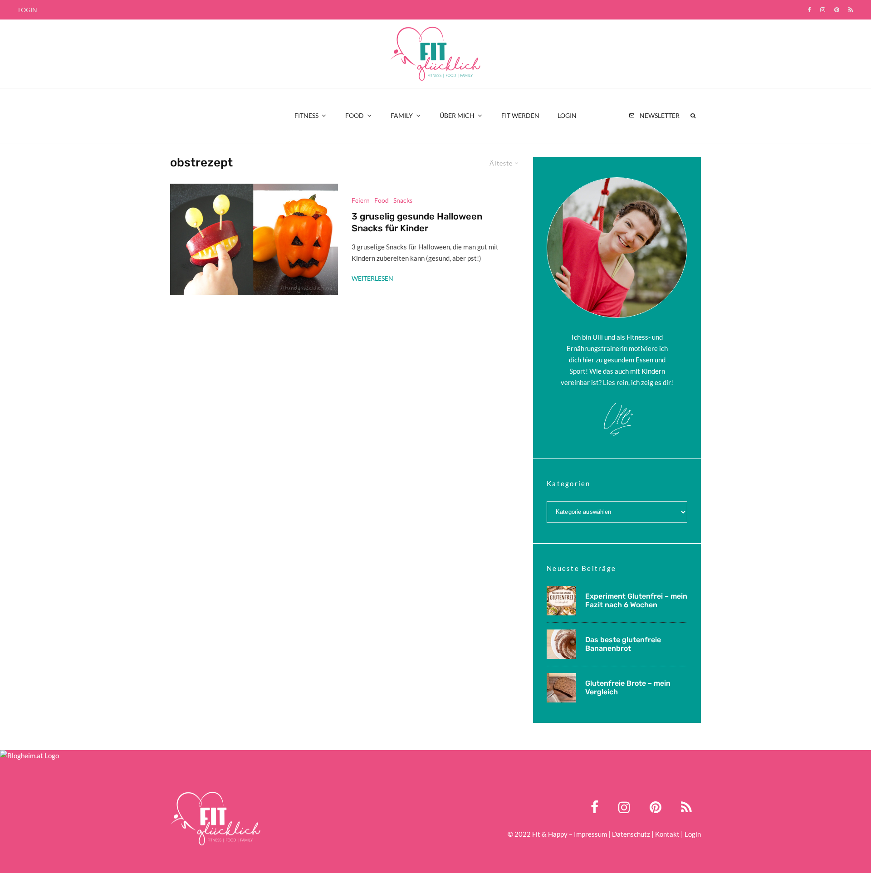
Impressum (590, 834)
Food (354, 115)
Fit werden (520, 115)
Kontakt (667, 834)
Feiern (361, 200)
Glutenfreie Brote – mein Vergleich (627, 687)
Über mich (457, 115)
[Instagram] (823, 9)
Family (402, 115)
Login (27, 10)
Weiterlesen (372, 278)
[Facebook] (809, 9)
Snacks (402, 200)
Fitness (306, 115)
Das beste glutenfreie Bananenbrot (623, 644)
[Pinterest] (837, 9)
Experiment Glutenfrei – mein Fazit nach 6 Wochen (636, 600)
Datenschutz (631, 834)
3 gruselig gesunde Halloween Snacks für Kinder (417, 222)
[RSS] (850, 9)
